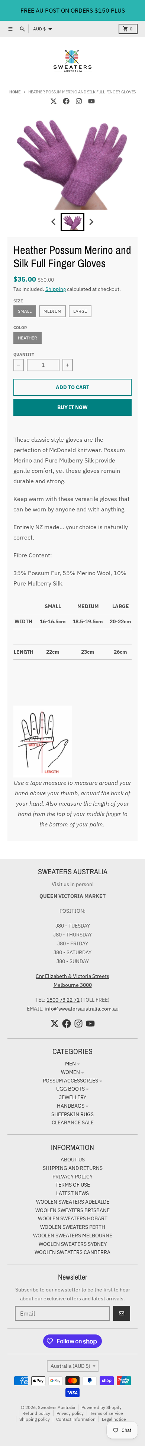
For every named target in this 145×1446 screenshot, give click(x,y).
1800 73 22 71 (63, 999)
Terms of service (106, 1413)
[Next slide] (91, 222)
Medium (52, 311)
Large (80, 311)
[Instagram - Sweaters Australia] (79, 101)
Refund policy (36, 1413)
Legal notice (114, 1419)
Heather (27, 338)
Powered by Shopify (101, 1407)
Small (25, 311)
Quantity (23, 354)
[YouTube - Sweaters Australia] (91, 101)
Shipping (55, 289)
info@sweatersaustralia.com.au (82, 1008)
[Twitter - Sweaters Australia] (53, 101)
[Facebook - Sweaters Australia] (66, 101)
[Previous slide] (54, 222)
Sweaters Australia (56, 1407)
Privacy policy (70, 1413)
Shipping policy (34, 1419)
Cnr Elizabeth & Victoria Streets (72, 976)
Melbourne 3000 (73, 985)
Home (15, 91)
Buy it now (72, 407)
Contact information (76, 1419)
